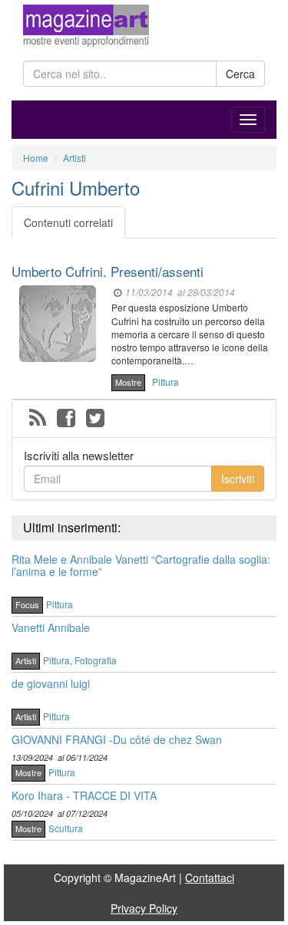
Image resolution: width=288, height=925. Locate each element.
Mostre (128, 382)
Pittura (165, 381)
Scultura (65, 827)
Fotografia (95, 660)
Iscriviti (237, 478)
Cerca (240, 73)
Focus (27, 604)
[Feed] (37, 419)
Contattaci (209, 877)
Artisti (25, 660)
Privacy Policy (144, 908)
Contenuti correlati (68, 222)
